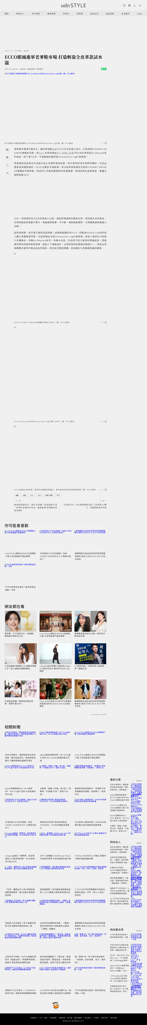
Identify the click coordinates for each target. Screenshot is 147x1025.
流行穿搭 (36, 13)
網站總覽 (114, 1018)
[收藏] (7, 165)
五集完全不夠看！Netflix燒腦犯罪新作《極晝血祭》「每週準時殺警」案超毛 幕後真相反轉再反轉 (20, 959)
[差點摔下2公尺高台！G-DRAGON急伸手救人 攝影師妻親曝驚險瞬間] (21, 977)
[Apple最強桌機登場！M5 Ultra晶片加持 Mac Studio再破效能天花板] (55, 742)
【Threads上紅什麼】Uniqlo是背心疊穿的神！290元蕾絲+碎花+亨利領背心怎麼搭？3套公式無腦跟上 (119, 980)
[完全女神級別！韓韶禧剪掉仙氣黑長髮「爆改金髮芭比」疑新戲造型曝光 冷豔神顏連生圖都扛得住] (21, 742)
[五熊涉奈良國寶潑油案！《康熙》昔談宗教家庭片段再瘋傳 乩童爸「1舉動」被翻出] (55, 910)
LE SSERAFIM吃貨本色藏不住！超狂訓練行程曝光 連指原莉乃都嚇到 (55, 991)
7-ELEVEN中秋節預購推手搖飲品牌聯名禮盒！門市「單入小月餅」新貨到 (90, 892)
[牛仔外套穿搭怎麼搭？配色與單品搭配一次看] (21, 574)
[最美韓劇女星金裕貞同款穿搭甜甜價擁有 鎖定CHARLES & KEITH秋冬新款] (90, 540)
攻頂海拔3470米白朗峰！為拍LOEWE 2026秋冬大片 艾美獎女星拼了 (55, 556)
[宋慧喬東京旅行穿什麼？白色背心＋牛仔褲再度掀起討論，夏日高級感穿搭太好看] (136, 989)
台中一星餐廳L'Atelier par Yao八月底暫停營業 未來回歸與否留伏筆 (55, 857)
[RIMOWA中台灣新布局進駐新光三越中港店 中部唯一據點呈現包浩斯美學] (136, 947)
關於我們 (104, 1018)
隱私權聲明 (78, 1017)
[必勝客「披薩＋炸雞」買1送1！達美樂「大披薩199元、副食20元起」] (55, 775)
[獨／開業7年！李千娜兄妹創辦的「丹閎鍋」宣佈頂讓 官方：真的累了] (90, 944)
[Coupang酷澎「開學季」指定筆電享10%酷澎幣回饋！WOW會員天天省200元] (21, 843)
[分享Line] (7, 157)
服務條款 (62, 1017)
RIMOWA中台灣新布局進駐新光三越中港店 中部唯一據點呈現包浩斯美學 (119, 949)
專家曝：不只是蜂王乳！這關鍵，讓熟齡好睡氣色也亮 (20, 634)
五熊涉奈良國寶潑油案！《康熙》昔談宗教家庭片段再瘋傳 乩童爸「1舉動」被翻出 (55, 925)
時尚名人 (20, 13)
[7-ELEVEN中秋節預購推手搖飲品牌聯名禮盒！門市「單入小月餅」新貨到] (90, 876)
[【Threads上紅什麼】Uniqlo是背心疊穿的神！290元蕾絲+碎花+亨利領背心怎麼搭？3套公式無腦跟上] (136, 978)
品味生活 (94, 13)
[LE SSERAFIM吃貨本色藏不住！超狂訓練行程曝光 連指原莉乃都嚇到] (55, 977)
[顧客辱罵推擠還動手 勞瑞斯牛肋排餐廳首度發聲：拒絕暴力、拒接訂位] (90, 775)
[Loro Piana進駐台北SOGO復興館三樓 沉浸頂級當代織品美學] (21, 540)
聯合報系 (88, 1018)
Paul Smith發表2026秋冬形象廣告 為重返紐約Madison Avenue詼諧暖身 (56, 703)
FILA (39, 495)
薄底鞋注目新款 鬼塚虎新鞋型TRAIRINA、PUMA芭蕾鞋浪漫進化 (54, 825)
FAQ (40, 1017)
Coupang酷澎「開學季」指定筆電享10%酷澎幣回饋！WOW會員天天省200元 (20, 858)
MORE (139, 780)
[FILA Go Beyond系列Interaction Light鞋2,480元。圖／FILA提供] (60, 372)
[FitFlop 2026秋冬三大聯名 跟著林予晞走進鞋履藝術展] (90, 843)
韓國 (17, 495)
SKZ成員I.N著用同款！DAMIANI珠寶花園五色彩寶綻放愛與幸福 (90, 823)
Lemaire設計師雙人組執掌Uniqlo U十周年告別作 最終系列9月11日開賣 (55, 668)
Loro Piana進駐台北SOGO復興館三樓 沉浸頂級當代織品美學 (20, 555)
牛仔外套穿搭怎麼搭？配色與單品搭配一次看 (119, 935)
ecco (32, 495)
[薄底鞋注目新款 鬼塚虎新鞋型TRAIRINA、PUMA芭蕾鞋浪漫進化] (55, 809)
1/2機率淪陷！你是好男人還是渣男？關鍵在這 (89, 667)
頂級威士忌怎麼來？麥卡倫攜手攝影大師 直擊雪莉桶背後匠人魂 (20, 924)
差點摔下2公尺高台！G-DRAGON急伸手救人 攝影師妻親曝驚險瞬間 (20, 991)
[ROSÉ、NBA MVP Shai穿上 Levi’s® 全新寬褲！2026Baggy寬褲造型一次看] (136, 958)
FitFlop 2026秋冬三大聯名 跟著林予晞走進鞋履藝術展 (90, 857)
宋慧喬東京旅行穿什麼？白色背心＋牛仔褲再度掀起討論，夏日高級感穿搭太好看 (119, 990)
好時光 (66, 13)
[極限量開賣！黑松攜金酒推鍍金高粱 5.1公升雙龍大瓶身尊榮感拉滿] (55, 876)
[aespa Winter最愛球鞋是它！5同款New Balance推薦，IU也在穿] (136, 968)
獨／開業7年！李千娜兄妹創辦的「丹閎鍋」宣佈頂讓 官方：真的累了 (90, 959)
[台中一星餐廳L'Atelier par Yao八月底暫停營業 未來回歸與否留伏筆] (55, 843)
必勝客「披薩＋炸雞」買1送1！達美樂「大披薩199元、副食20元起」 (55, 791)
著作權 (69, 1017)
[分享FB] (7, 149)
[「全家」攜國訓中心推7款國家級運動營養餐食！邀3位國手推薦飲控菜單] (21, 876)
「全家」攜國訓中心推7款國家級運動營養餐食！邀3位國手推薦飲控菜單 (20, 892)
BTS (58, 495)
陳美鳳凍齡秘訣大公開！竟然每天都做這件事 (89, 634)
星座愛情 (110, 13)
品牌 (24, 495)
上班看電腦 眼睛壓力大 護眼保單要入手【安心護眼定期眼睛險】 (20, 667)
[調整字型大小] (7, 172)
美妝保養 (51, 13)
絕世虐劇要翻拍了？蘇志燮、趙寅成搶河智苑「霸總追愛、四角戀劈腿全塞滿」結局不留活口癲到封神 (55, 959)
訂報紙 (96, 1018)
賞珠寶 (80, 13)
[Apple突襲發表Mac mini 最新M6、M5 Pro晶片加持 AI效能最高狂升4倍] (21, 775)
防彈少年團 (48, 495)
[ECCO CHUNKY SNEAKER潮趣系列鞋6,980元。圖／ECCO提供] (60, 286)
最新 (7, 13)
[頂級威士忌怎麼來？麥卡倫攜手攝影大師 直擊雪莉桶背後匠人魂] (21, 910)
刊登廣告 (33, 1018)
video (139, 13)
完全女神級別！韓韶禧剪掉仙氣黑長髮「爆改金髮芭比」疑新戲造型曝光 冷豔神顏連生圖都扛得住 (20, 757)
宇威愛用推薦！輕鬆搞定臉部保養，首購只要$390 (19, 702)
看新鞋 (26, 50)
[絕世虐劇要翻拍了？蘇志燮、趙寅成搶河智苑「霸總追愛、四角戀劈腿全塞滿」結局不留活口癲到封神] (55, 944)
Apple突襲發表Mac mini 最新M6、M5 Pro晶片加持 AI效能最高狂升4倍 (20, 791)
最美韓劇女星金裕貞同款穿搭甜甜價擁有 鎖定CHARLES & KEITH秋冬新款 (90, 556)
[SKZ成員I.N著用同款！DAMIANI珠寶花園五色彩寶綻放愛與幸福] (90, 809)
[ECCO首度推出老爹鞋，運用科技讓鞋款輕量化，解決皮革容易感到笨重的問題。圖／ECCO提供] (60, 456)
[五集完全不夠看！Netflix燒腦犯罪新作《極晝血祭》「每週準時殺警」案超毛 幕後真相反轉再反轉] (21, 944)
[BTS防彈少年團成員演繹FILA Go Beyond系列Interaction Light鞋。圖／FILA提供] (56, 107)
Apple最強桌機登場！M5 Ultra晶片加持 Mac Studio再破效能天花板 (55, 757)
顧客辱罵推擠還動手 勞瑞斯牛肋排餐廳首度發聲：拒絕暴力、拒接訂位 (90, 791)
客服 (45, 1017)
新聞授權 (53, 1018)
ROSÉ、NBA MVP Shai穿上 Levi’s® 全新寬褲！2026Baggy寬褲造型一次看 (119, 959)
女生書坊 (125, 13)
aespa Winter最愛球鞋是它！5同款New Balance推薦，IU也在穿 (119, 969)
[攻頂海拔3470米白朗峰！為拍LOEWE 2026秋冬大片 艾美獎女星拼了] (55, 540)
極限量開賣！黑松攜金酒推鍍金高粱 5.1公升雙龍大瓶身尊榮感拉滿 (55, 891)
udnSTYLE (9, 50)
